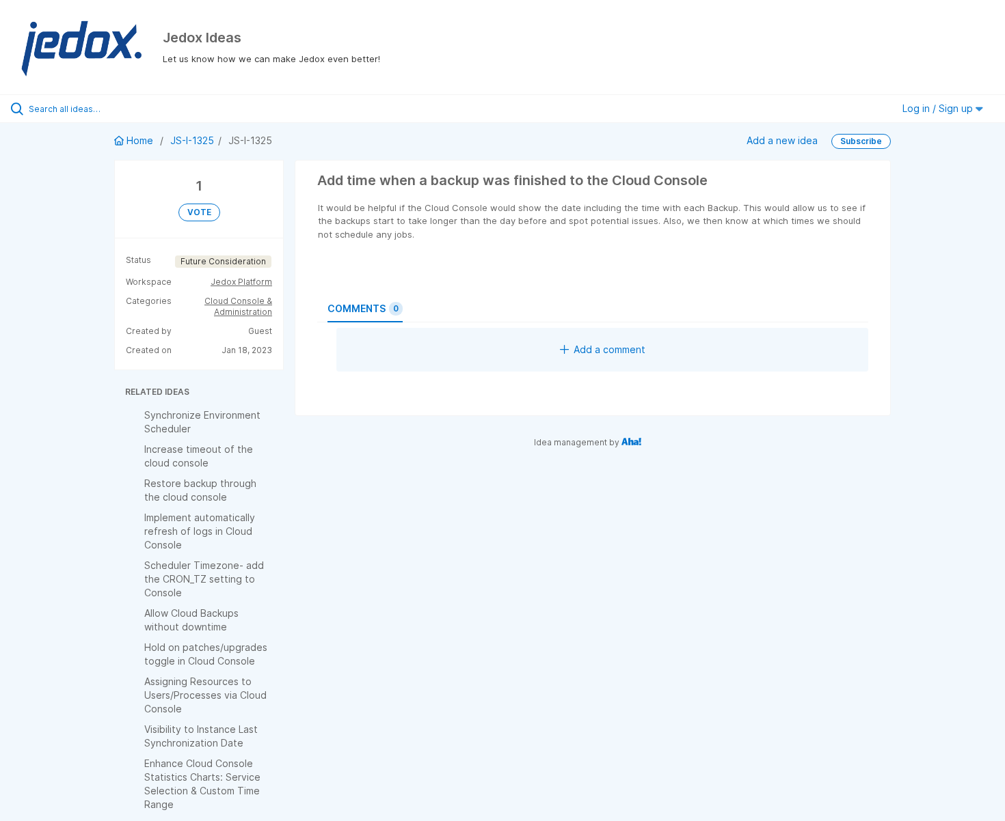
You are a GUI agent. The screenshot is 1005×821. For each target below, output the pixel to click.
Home (140, 140)
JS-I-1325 (192, 140)
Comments (363, 308)
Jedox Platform (241, 282)
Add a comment (609, 349)
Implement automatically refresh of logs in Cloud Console (199, 531)
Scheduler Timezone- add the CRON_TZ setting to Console (204, 578)
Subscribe (861, 141)
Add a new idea (782, 140)
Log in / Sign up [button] (939, 108)
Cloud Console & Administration (238, 306)
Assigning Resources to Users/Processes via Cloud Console (205, 695)
